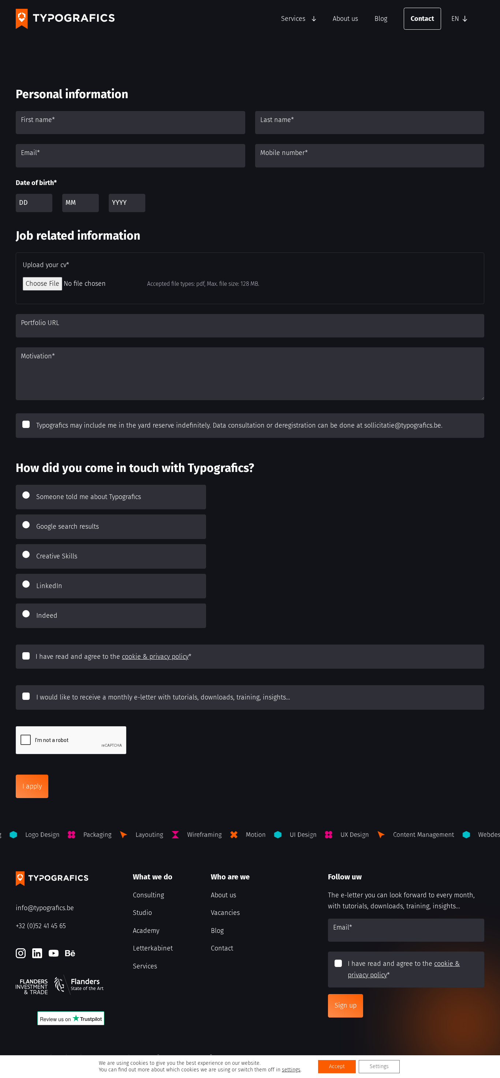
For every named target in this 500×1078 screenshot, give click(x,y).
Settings (379, 1066)
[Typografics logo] (65, 19)
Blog (380, 19)
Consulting (148, 895)
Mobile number (284, 153)
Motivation (38, 356)
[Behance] (70, 953)
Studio (142, 913)
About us (345, 19)
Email (30, 153)
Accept (337, 1066)
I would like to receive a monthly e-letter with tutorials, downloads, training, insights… (163, 697)
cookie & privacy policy (155, 657)
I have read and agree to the (113, 657)
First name (38, 120)
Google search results (67, 527)
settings (291, 1070)
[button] (466, 19)
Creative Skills (56, 556)
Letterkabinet (153, 948)
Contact (422, 19)
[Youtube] (54, 953)
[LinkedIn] (37, 953)
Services (293, 19)
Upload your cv (46, 265)
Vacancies (225, 913)
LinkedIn (49, 586)
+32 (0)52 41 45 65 (41, 926)
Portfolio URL (40, 323)
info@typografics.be (45, 908)
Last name (277, 120)
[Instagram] (21, 953)
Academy (146, 931)
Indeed (46, 616)
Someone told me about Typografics (88, 497)
